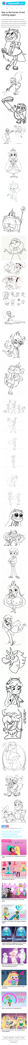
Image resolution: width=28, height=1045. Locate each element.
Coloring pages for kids (17, 836)
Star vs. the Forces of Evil (7, 831)
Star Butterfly (17, 831)
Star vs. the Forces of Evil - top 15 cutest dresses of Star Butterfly (13, 1030)
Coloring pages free (6, 836)
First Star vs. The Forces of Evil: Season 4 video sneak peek (13, 987)
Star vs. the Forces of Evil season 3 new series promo (13, 900)
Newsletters (11, 1038)
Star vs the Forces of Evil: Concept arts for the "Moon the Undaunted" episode (13, 965)
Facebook (16, 8)
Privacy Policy (13, 1042)
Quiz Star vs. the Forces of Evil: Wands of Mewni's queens (14, 922)
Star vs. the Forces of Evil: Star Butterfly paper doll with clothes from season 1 (14, 878)
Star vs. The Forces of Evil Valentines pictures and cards (14, 856)
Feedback (5, 1038)
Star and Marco (5, 834)
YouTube (22, 1038)
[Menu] (6, 8)
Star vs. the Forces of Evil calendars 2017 (12, 1008)
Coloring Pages (13, 834)
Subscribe (11, 8)
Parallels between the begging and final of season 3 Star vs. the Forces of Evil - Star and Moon (14, 943)
